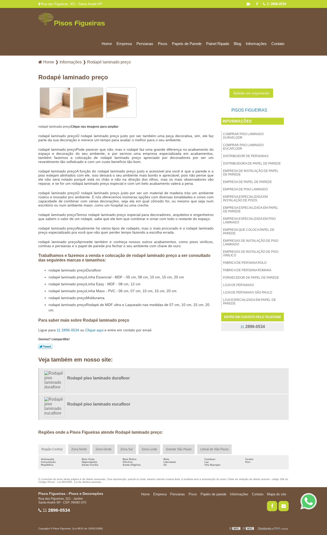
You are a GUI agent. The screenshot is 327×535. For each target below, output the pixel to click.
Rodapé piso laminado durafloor (98, 378)
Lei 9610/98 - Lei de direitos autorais (79, 482)
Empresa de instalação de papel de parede (250, 172)
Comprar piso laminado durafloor (243, 135)
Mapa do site (276, 494)
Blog (237, 43)
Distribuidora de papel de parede (252, 163)
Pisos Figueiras (249, 110)
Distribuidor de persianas (245, 156)
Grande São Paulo (179, 449)
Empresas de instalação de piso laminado (250, 242)
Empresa (124, 43)
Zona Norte (79, 449)
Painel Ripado (217, 43)
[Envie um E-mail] (248, 4)
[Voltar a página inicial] (71, 19)
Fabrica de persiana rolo (244, 263)
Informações (256, 43)
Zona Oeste (104, 449)
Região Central (52, 449)
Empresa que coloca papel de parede (248, 231)
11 (275, 4)
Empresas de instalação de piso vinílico (250, 253)
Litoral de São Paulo (214, 449)
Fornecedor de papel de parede (251, 277)
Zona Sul (126, 449)
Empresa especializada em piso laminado (249, 220)
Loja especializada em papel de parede (249, 301)
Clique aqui (94, 330)
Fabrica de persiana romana (247, 270)
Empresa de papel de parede (247, 182)
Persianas (144, 43)
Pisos (162, 43)
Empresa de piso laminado (245, 189)
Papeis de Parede (187, 43)
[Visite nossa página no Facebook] (257, 4)
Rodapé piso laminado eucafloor (98, 404)
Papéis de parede (213, 494)
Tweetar (45, 346)
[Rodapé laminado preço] (55, 102)
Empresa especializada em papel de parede (250, 209)
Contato (277, 43)
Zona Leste (149, 449)
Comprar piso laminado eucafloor (243, 146)
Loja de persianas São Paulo (247, 292)
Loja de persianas (238, 285)
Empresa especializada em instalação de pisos (245, 198)
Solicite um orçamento (251, 93)
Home (107, 43)
